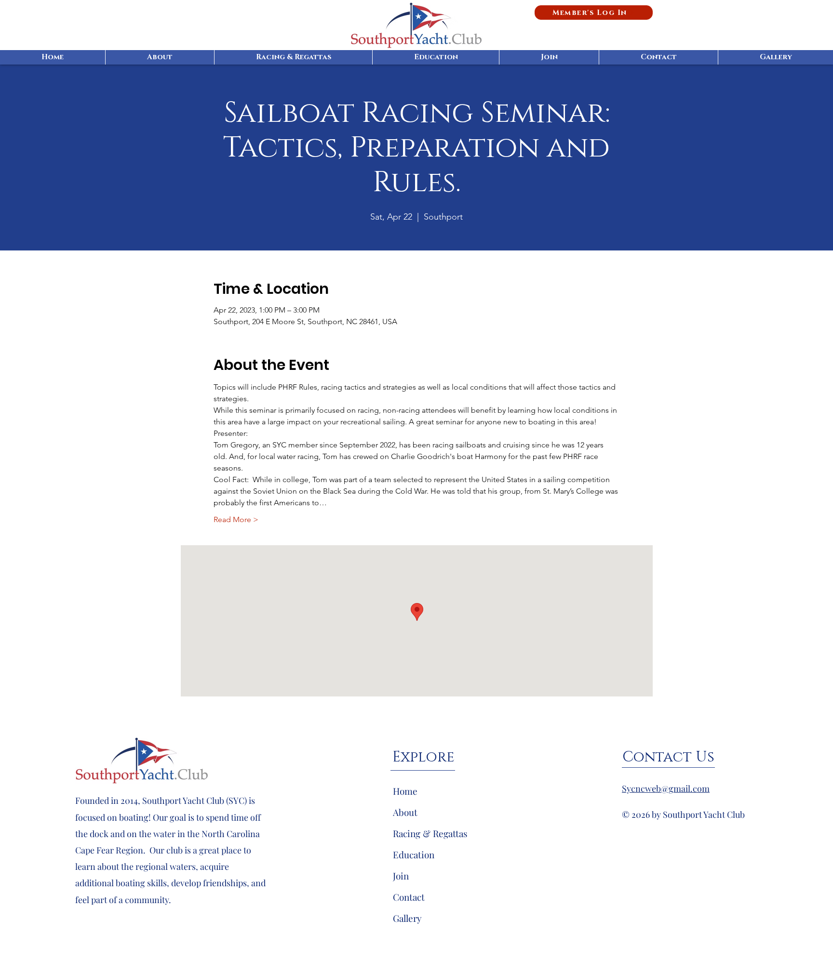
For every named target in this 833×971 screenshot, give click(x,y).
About (405, 812)
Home (405, 791)
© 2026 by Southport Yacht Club (683, 814)
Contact (409, 897)
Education (413, 854)
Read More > (236, 519)
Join (401, 875)
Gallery (407, 918)
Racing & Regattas (430, 833)
